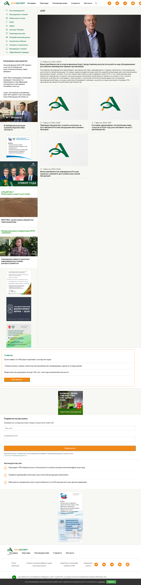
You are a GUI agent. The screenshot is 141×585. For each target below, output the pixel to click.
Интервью (31, 3)
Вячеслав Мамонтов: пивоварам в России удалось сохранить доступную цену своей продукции (60, 174)
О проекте (75, 3)
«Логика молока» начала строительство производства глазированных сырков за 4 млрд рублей (43, 366)
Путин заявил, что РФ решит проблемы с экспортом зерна (28, 360)
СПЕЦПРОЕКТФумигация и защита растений (15, 193)
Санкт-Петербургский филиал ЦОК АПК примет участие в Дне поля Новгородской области (17, 95)
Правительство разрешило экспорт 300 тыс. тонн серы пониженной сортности (36, 372)
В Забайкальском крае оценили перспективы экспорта (14, 127)
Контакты (88, 3)
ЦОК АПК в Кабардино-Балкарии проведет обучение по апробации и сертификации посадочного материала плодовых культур (17, 82)
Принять (111, 582)
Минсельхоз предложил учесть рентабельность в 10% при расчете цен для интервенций (48, 482)
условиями (101, 582)
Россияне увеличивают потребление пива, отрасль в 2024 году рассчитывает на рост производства (112, 127)
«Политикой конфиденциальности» (15, 455)
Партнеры (44, 3)
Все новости (17, 380)
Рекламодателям (60, 3)
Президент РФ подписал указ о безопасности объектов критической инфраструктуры (47, 467)
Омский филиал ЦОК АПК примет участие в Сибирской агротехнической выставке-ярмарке (17, 68)
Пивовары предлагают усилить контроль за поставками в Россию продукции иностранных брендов (62, 127)
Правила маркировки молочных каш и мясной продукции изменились (39, 475)
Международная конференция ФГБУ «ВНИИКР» (18, 232)
